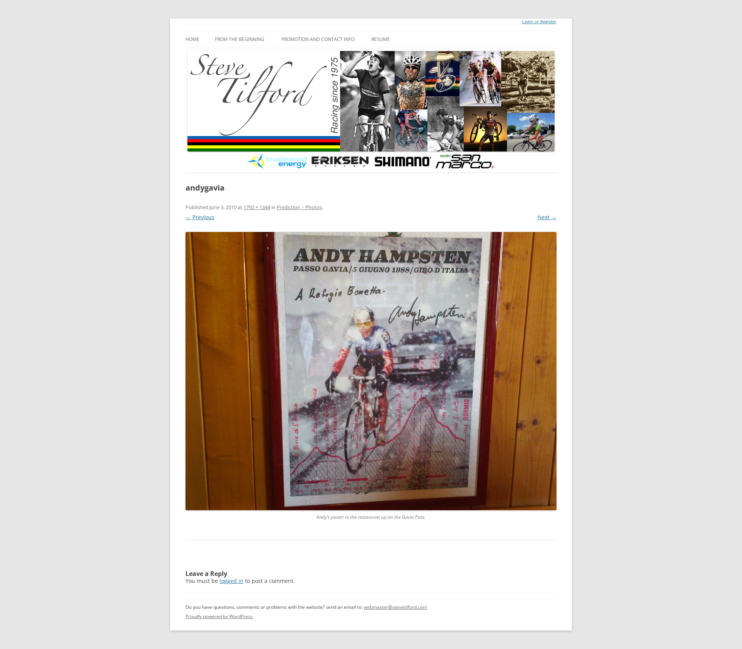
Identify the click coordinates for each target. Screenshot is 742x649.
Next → (547, 217)
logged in (231, 580)
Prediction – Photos (299, 207)
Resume (380, 39)
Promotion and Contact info (317, 39)
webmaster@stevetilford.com (395, 607)
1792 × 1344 (256, 207)
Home (192, 39)
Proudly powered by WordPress (219, 616)
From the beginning (239, 39)
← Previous (200, 217)
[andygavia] (371, 371)
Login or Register (539, 21)
